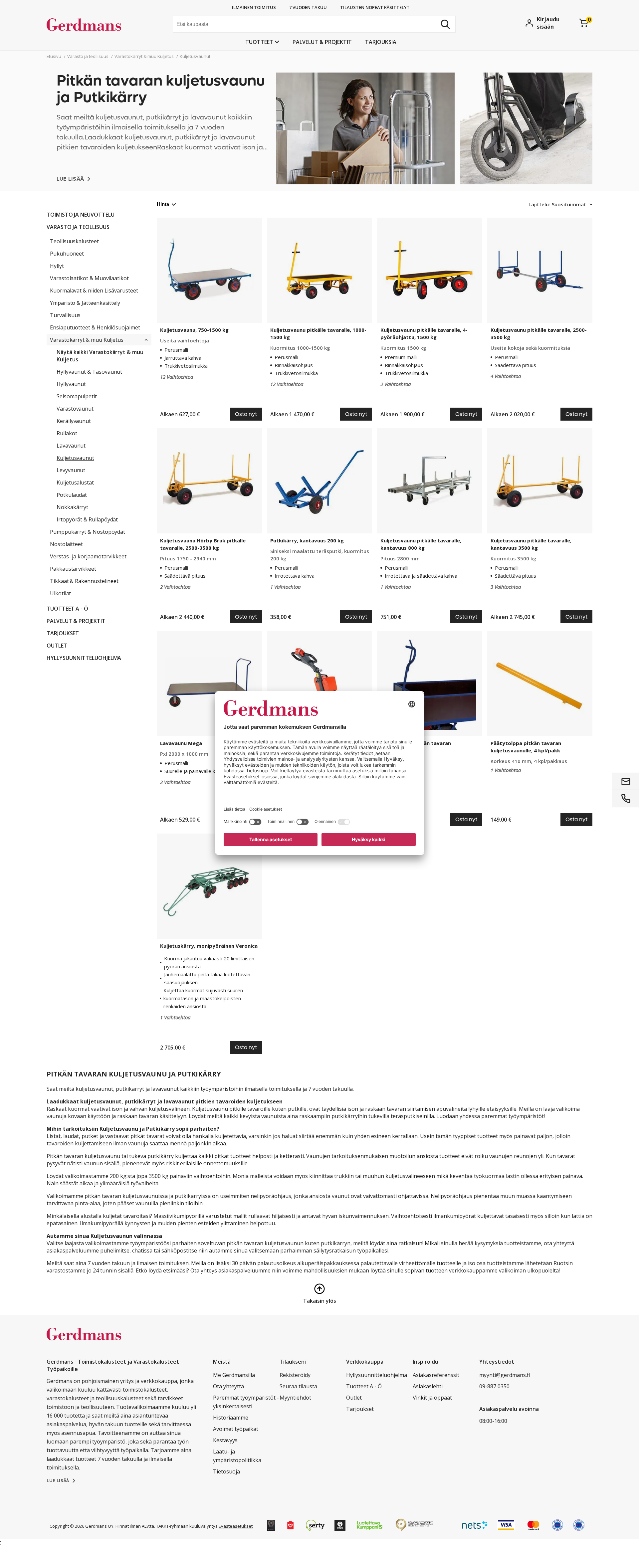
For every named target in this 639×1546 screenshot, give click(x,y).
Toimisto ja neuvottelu (80, 214)
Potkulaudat (72, 494)
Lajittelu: (539, 204)
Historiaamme (230, 1417)
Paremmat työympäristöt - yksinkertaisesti (246, 1402)
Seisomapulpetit (77, 396)
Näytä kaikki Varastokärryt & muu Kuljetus (100, 355)
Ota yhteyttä (228, 1386)
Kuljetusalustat (75, 482)
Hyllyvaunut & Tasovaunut (89, 371)
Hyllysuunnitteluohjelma (84, 658)
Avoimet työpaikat (235, 1429)
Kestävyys (225, 1440)
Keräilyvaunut (74, 421)
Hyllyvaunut (71, 384)
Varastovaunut (75, 408)
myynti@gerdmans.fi (504, 1375)
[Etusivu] (97, 25)
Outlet (57, 645)
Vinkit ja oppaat (432, 1397)
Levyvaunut (71, 470)
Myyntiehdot (295, 1397)
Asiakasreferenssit (436, 1375)
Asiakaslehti (428, 1386)
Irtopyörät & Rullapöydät (87, 519)
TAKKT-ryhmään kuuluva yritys (187, 1526)
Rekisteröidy (295, 1375)
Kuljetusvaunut (75, 458)
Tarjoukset (63, 633)
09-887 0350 (494, 1386)
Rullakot (67, 433)
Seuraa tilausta (298, 1386)
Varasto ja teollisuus (78, 227)
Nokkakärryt (72, 507)
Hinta (163, 204)
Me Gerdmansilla (234, 1375)
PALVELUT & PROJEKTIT (322, 42)
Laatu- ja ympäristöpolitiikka (237, 1456)
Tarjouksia (380, 42)
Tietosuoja (226, 1471)
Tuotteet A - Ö (67, 608)
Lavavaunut (71, 445)
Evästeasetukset (236, 1526)
